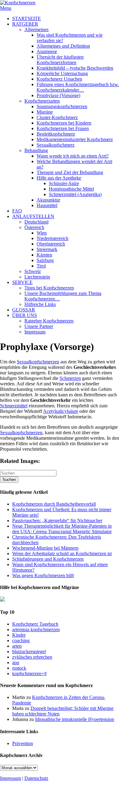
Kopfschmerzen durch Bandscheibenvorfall (54, 504)
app (15, 662)
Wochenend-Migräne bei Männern (45, 548)
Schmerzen (70, 378)
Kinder (19, 635)
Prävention (22, 743)
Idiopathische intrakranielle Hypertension (74, 719)
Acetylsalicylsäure (60, 411)
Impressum (10, 778)
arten (17, 646)
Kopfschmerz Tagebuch (35, 624)
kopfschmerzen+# (29, 673)
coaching (21, 640)
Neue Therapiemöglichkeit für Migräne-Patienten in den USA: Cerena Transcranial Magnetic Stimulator (62, 528)
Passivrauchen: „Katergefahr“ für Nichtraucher (57, 520)
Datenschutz (36, 778)
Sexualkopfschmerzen (38, 361)
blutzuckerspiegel (29, 651)
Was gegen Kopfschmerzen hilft (43, 575)
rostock (19, 668)
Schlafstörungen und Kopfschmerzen (48, 559)
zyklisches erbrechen (32, 657)
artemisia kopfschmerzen (36, 629)
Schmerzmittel (13, 405)
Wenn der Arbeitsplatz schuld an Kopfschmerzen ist (62, 553)
